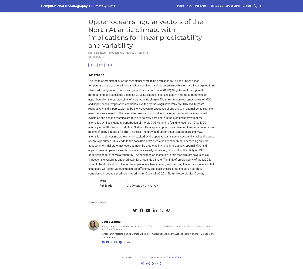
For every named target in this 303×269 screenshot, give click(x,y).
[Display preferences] (261, 6)
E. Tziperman (142, 52)
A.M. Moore (126, 52)
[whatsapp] (161, 210)
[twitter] (134, 210)
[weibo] (168, 210)
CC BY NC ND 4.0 (173, 257)
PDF (92, 65)
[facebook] (141, 210)
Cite (101, 65)
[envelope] (148, 210)
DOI (110, 65)
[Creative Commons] (152, 264)
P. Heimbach (111, 52)
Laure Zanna (95, 52)
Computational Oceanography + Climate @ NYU (78, 6)
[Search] (255, 6)
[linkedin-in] (154, 210)
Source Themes (98, 202)
